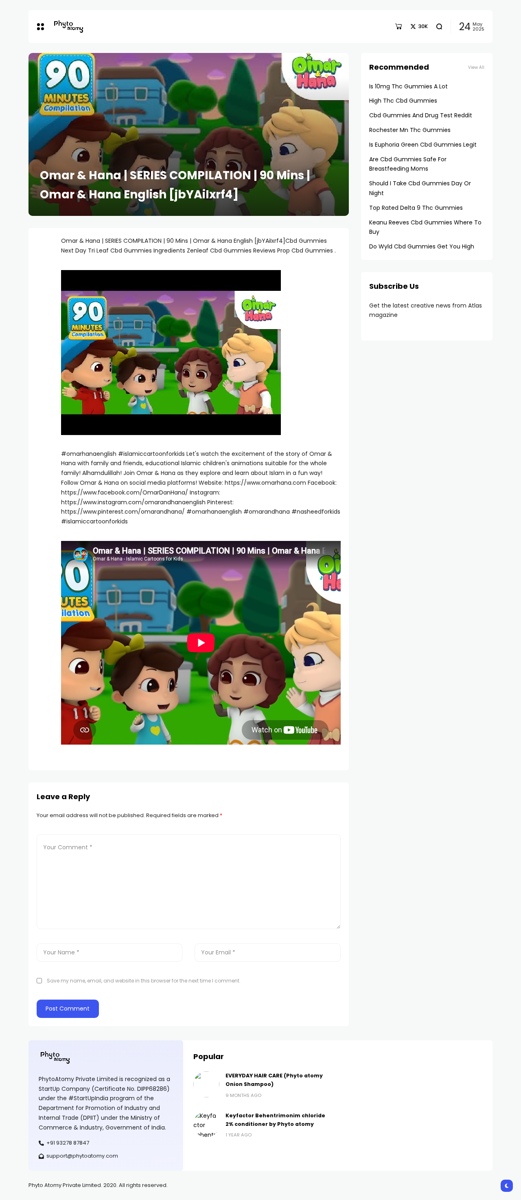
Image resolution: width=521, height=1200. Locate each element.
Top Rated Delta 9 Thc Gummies (416, 208)
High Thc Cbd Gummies (403, 101)
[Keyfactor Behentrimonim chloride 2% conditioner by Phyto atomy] (206, 1124)
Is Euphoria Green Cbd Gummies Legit (423, 145)
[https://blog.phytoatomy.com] (68, 26)
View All (476, 67)
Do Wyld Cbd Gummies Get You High (421, 246)
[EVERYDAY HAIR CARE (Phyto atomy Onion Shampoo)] (206, 1084)
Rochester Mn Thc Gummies (410, 130)
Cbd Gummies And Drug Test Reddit (420, 115)
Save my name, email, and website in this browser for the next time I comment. (144, 980)
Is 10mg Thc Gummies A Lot (408, 86)
